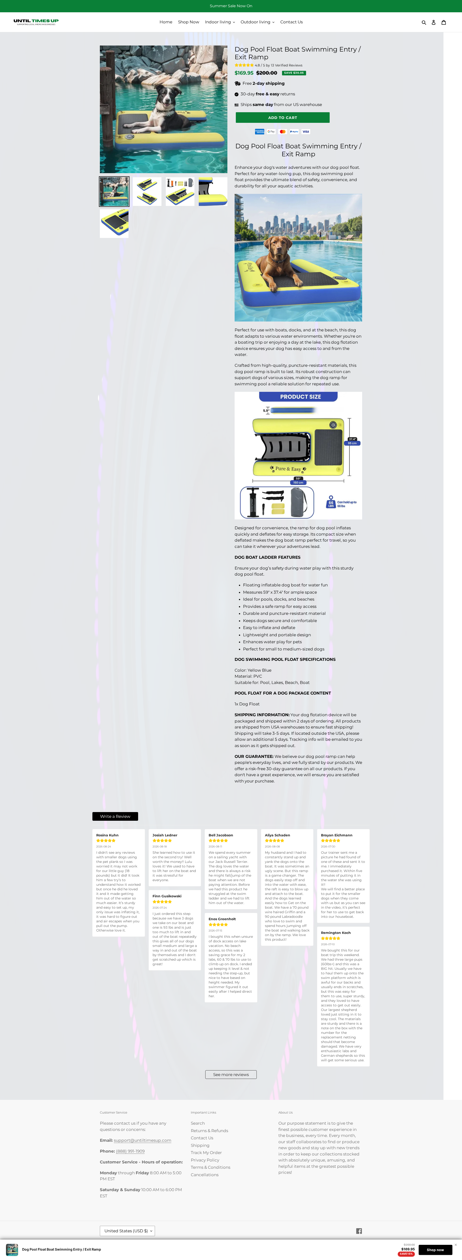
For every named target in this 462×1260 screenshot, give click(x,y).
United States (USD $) (126, 1230)
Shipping (200, 1145)
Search (198, 1123)
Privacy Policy (205, 1160)
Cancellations (204, 1174)
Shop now (435, 1250)
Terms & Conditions (210, 1167)
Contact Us (202, 1137)
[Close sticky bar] (455, 1244)
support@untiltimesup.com (142, 1140)
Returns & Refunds (209, 1130)
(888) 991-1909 (130, 1151)
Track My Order (206, 1152)
